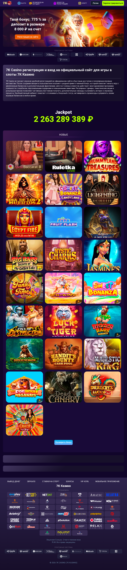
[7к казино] (8, 3)
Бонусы (70, 481)
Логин (95, 3)
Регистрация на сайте (27, 37)
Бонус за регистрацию (62, 3)
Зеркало (31, 481)
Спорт (84, 3)
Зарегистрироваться (113, 3)
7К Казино (63, 485)
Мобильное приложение (107, 481)
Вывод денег (13, 481)
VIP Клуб (85, 481)
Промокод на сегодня (38, 3)
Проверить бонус (63, 442)
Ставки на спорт (50, 481)
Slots (23, 3)
